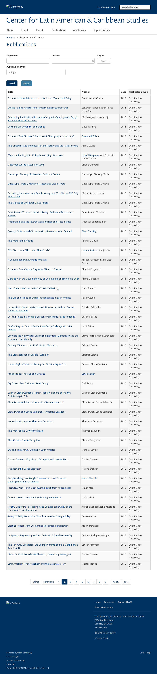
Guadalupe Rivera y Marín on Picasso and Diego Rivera (36, 183)
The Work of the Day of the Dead (25, 430)
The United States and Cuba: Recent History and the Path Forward (43, 145)
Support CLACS (125, 602)
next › (117, 582)
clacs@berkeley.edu (105, 632)
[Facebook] (9, 608)
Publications (59, 30)
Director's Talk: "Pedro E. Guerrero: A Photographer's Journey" (41, 136)
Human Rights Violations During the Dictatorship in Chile (37, 364)
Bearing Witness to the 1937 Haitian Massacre (32, 345)
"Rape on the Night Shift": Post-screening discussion (35, 155)
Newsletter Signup (104, 607)
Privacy (10, 664)
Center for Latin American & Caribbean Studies (77, 20)
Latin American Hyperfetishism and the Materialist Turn (37, 563)
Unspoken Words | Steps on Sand (26, 164)
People (25, 30)
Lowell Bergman (90, 155)
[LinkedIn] (15, 608)
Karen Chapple (89, 478)
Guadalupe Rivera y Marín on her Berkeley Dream (34, 174)
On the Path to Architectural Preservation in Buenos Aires (38, 107)
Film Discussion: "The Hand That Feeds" (29, 250)
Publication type (15, 66)
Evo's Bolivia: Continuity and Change (26, 126)
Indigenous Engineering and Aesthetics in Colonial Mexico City (40, 535)
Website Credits (102, 638)
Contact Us (109, 602)
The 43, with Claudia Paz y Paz (24, 440)
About (10, 30)
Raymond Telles (90, 136)
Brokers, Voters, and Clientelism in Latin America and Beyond (40, 231)
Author (56, 55)
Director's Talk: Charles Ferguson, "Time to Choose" (35, 269)
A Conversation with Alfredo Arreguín (27, 259)
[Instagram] (27, 608)
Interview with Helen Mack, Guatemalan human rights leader (39, 487)
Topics (101, 55)
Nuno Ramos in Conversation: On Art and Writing (33, 288)
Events (40, 30)
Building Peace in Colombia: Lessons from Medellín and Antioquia (41, 316)
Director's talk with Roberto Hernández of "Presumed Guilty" (40, 98)
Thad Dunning (89, 231)
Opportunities (102, 30)
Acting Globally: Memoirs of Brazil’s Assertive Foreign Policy (39, 516)
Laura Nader (88, 373)
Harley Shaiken (89, 250)
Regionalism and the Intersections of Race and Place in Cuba (39, 221)
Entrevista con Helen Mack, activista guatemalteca (34, 497)
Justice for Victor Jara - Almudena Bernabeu (30, 421)
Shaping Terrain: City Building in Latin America (31, 449)
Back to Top (145, 652)
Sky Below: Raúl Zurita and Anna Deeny (28, 383)
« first (37, 582)
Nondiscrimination (15, 660)
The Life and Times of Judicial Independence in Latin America (39, 297)
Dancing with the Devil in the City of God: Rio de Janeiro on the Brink (43, 278)
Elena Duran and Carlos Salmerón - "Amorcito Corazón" (36, 411)
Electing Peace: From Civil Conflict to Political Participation (38, 525)
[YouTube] (21, 608)
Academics (79, 30)
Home (9, 37)
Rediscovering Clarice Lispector (24, 468)
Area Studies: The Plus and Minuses (26, 373)
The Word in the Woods (20, 240)
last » (127, 582)
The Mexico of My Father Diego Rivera (28, 202)
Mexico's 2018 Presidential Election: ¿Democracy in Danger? (39, 554)
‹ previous (49, 582)
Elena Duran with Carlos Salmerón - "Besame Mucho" (35, 402)
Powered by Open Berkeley (19, 652)
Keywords (12, 55)
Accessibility (12, 656)
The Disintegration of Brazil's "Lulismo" (28, 354)
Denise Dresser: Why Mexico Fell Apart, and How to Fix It (38, 459)
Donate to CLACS (106, 7)
